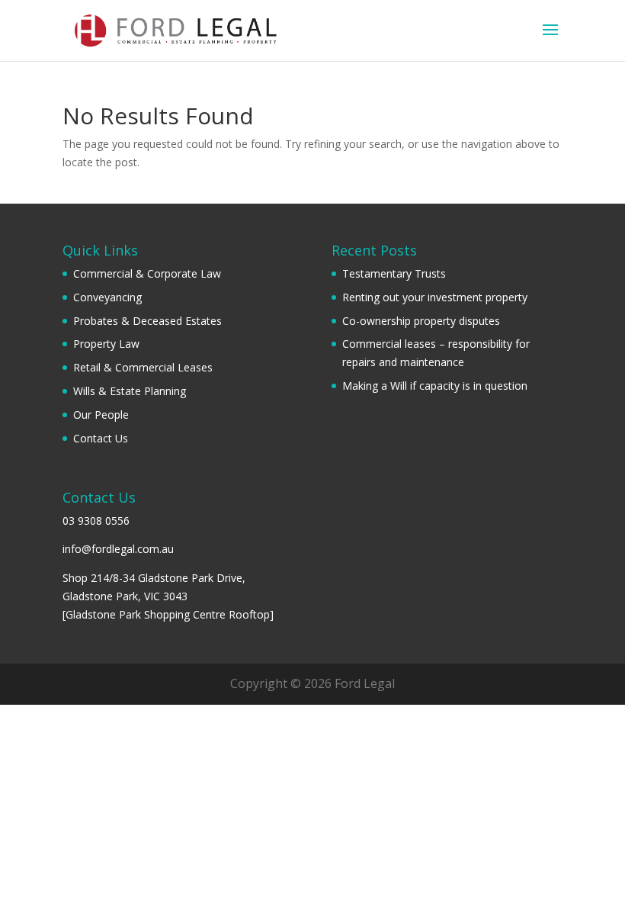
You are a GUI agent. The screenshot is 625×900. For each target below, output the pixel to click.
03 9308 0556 (96, 520)
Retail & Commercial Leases (143, 367)
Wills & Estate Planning (129, 391)
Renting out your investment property (434, 297)
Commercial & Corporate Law (147, 273)
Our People (101, 414)
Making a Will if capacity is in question (434, 385)
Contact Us (100, 438)
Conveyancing (107, 297)
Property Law (106, 343)
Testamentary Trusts (394, 273)
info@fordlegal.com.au (118, 549)
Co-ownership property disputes (421, 320)
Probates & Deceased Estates (147, 320)
